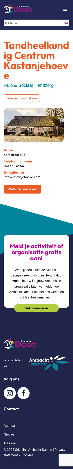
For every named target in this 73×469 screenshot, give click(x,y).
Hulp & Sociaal (18, 85)
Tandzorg (44, 85)
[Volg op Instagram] (10, 393)
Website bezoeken (22, 189)
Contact (11, 408)
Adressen (10, 443)
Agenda (9, 425)
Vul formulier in (36, 308)
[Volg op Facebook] (23, 393)
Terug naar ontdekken (22, 98)
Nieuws (9, 434)
